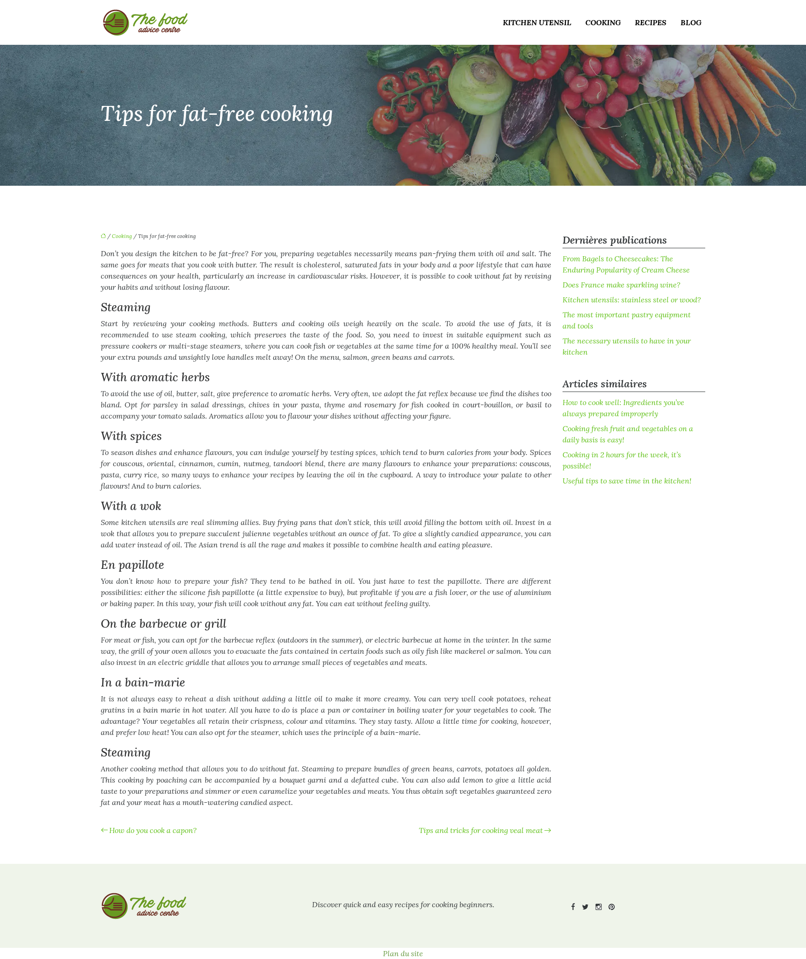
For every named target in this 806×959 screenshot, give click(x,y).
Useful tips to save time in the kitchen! (627, 480)
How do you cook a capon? (153, 830)
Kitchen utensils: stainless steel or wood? (632, 299)
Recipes (651, 22)
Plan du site (403, 953)
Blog (691, 22)
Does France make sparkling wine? (622, 284)
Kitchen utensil (537, 22)
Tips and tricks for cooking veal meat (481, 830)
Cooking (603, 22)
